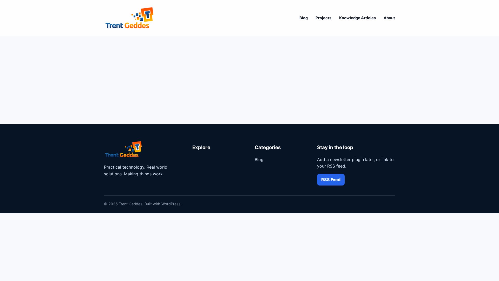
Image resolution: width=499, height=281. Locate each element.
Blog (303, 18)
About (389, 18)
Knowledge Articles (357, 18)
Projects (323, 18)
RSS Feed (330, 179)
